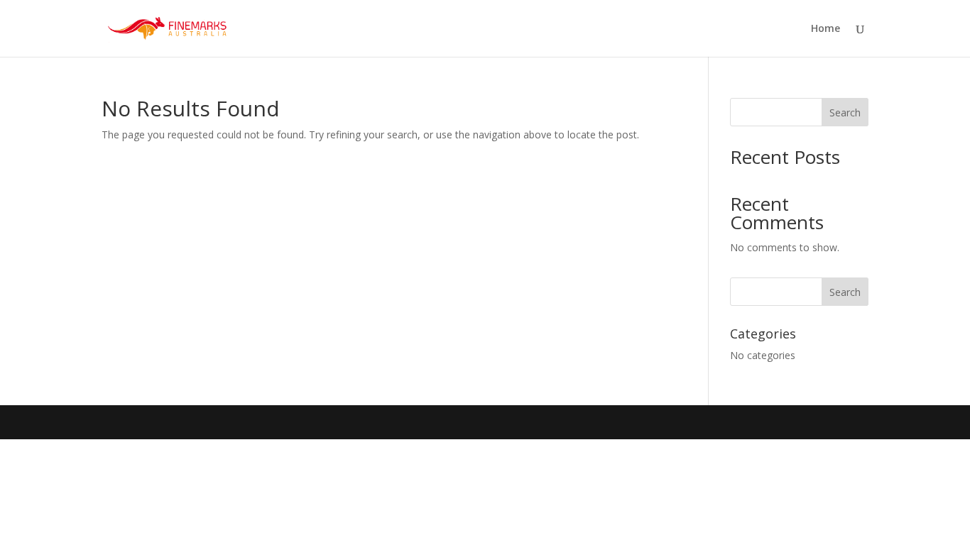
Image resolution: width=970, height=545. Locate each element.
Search (845, 112)
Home (825, 29)
